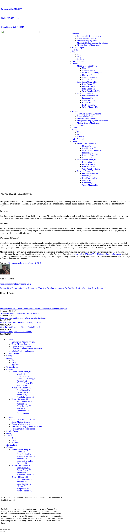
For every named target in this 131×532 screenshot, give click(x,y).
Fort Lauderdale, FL (90, 96)
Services (75, 34)
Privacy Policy (7, 502)
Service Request (78, 47)
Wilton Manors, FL (90, 107)
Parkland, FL (87, 98)
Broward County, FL (85, 93)
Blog (79, 54)
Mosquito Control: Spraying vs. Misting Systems (19, 313)
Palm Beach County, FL (87, 82)
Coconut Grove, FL (90, 77)
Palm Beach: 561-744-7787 (12, 27)
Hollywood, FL (88, 105)
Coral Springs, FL (89, 100)
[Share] (4, 529)
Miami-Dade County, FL (87, 66)
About (74, 52)
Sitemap (18, 502)
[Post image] (7, 306)
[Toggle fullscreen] (6, 529)
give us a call (77, 254)
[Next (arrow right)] (4, 531)
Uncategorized (14, 263)
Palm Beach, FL (88, 89)
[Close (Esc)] (1, 529)
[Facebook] (70, 339)
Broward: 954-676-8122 (11, 9)
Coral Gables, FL (89, 70)
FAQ (79, 57)
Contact (75, 63)
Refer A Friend (78, 61)
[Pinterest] (104, 339)
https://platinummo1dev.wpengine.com (15, 284)
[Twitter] (77, 339)
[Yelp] (91, 339)
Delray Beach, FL (89, 86)
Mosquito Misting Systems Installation (92, 43)
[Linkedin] (97, 339)
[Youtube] (84, 339)
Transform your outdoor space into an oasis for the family (23, 318)
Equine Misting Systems (87, 41)
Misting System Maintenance (88, 45)
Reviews (80, 59)
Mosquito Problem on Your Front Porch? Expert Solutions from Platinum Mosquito (33, 309)
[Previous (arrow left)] (1, 531)
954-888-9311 (90, 254)
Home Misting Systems (86, 38)
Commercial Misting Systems (89, 36)
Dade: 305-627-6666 (10, 18)
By (24, 263)
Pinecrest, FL (87, 75)
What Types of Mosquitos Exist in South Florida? (20, 327)
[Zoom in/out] (9, 529)
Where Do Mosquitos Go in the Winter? (16, 332)
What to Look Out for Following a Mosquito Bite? (20, 322)
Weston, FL (87, 102)
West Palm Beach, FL (91, 91)
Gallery (75, 50)
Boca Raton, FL (88, 84)
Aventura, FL (87, 80)
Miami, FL (86, 68)
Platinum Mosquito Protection (109, 254)
